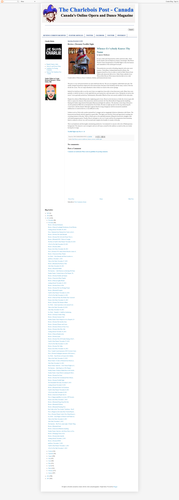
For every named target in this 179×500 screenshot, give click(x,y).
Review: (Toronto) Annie (54, 336)
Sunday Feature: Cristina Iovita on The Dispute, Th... (61, 273)
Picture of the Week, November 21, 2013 (58, 300)
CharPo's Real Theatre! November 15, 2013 (59, 341)
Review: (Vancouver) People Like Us (57, 394)
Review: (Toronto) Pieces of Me (56, 285)
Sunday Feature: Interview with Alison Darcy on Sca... (61, 431)
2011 (48, 478)
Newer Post (71, 199)
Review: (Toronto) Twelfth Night (56, 380)
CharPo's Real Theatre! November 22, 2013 (59, 293)
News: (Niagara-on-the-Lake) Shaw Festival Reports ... (61, 411)
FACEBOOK (100, 35)
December (51, 220)
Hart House (75, 139)
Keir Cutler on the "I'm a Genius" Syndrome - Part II (61, 409)
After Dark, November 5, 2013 (55, 421)
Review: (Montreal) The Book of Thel (57, 263)
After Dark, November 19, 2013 (56, 309)
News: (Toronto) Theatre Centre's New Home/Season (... (62, 414)
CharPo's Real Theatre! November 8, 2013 (58, 390)
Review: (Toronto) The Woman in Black (58, 302)
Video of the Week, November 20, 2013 (58, 307)
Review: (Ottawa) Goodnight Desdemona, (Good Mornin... (62, 227)
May (49, 463)
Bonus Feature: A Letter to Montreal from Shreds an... (61, 360)
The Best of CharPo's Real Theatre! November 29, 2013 (62, 241)
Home (101, 199)
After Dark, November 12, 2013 (56, 363)
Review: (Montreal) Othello (55, 268)
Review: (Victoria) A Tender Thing (56, 314)
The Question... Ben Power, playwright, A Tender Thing (62, 424)
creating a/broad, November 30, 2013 (57, 229)
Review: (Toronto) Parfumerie (55, 225)
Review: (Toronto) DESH (54, 441)
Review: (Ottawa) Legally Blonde (56, 280)
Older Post (131, 199)
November (51, 222)
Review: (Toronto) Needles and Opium (57, 276)
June (49, 461)
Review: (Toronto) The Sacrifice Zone (57, 322)
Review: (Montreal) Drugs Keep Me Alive (58, 402)
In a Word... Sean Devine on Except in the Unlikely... (61, 356)
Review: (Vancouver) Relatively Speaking (58, 428)
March (50, 468)
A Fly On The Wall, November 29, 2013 (58, 244)
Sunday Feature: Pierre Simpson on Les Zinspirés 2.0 (61, 319)
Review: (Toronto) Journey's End (56, 317)
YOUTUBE (110, 35)
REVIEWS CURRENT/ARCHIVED (54, 35)
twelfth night (99, 139)
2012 (48, 476)
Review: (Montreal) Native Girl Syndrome (58, 387)
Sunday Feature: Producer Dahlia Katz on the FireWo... (61, 370)
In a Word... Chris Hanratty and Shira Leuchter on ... (61, 256)
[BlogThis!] (98, 137)
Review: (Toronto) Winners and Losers (57, 324)
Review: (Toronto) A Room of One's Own (58, 326)
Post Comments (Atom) (80, 202)
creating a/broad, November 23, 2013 (57, 283)
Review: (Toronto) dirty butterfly (56, 436)
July (49, 458)
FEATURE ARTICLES (76, 35)
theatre (89, 139)
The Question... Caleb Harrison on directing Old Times (61, 271)
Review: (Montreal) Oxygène (55, 290)
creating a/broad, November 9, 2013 (57, 385)
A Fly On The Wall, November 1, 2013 (57, 448)
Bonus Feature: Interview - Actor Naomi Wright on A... (61, 365)
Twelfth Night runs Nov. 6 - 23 (76, 131)
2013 (48, 218)
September (51, 453)
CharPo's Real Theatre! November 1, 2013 (58, 445)
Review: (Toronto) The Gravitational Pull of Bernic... (61, 377)
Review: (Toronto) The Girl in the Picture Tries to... (60, 237)
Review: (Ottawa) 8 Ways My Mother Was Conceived (61, 297)
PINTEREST (121, 35)
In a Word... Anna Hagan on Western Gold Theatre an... (61, 416)
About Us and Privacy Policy (54, 66)
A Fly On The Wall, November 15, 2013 (58, 344)
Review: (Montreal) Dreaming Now (57, 407)
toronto (93, 139)
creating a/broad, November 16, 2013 (57, 331)
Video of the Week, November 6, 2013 (57, 419)
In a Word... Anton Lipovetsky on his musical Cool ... (61, 305)
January (50, 473)
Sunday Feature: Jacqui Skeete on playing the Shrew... (61, 373)
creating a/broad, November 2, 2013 (57, 438)
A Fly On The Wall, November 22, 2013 (58, 295)
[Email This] (96, 137)
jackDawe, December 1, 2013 (55, 258)
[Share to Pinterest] (104, 137)
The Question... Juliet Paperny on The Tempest (59, 368)
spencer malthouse (82, 139)
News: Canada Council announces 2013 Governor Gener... (62, 351)
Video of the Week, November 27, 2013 (58, 261)
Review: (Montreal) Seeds (54, 426)
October (50, 451)
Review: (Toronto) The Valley (55, 346)
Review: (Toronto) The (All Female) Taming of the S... (61, 339)
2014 (48, 215)
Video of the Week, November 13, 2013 (58, 358)
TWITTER (89, 35)
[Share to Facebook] (102, 137)
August (50, 456)
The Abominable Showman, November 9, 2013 (59, 382)
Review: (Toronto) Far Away (55, 375)
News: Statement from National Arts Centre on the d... (61, 232)
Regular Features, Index (52, 64)
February (50, 470)
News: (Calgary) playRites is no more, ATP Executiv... (61, 397)
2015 (48, 213)
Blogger (115, 486)
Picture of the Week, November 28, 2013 (58, 249)
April (49, 465)
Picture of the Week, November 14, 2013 (58, 348)
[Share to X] (100, 137)
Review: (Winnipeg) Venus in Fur (56, 433)
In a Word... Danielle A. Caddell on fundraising (59, 312)
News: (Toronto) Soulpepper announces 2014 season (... (62, 353)
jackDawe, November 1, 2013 (55, 443)
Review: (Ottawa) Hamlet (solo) (56, 334)
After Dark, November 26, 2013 (56, 266)
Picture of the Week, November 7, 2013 (57, 399)
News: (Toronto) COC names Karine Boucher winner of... (62, 251)
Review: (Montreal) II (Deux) (55, 404)
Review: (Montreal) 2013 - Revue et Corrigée (59, 239)
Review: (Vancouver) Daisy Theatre (57, 254)
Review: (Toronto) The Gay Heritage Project (59, 288)
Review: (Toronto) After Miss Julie (56, 329)
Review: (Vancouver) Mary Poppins (57, 278)
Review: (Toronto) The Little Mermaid (57, 234)
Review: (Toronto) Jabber (54, 246)
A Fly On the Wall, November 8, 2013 (57, 392)
